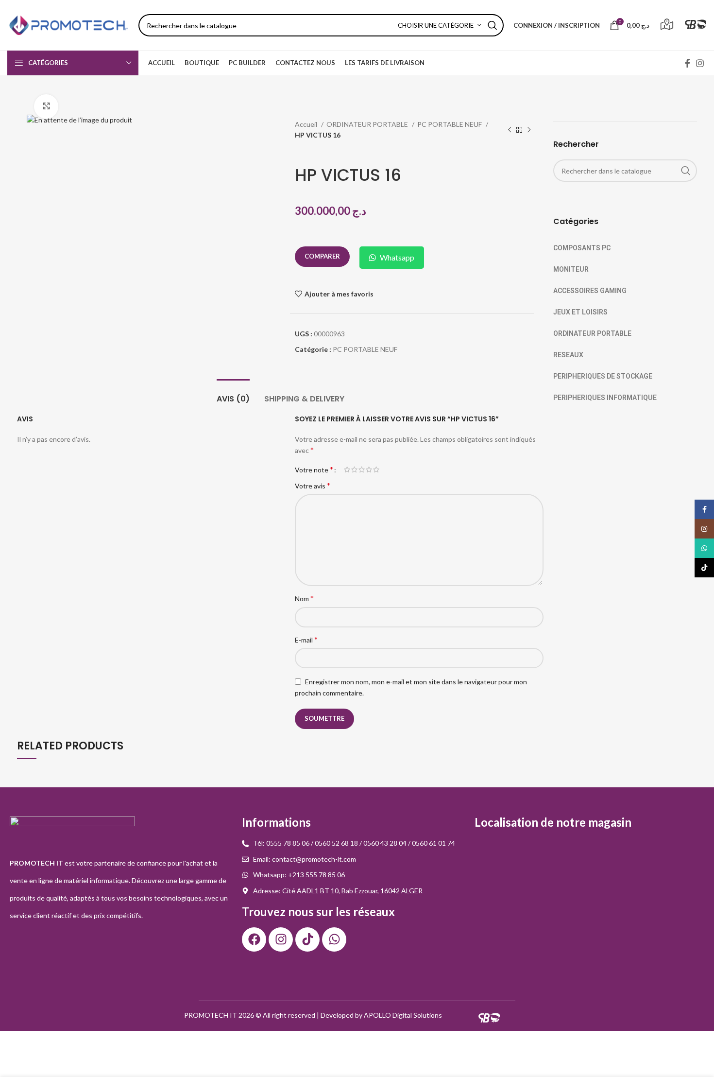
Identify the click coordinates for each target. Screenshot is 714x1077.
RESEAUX (568, 355)
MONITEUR (571, 269)
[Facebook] (254, 939)
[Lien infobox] (667, 26)
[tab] (233, 394)
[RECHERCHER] (492, 25)
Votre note (314, 469)
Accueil (307, 124)
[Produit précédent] (509, 130)
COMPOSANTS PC (582, 248)
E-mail (306, 639)
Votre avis (312, 485)
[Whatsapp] (334, 939)
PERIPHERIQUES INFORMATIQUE (605, 397)
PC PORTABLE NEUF (450, 124)
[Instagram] (281, 939)
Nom (304, 598)
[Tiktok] (307, 939)
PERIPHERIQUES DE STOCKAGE (602, 376)
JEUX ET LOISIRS (580, 312)
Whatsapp (397, 257)
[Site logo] (68, 24)
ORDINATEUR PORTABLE (367, 124)
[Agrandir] (46, 106)
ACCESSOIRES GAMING (590, 291)
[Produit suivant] (529, 130)
